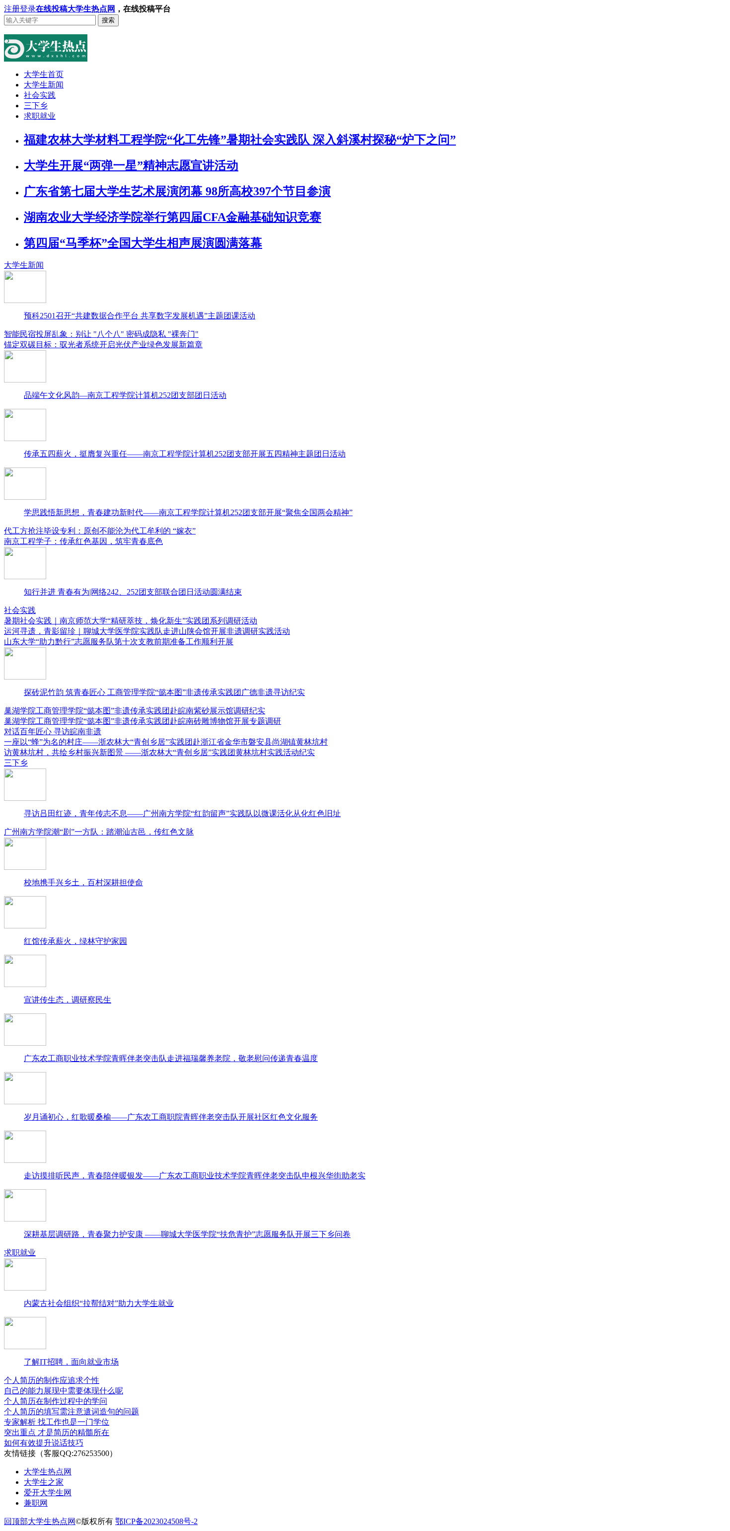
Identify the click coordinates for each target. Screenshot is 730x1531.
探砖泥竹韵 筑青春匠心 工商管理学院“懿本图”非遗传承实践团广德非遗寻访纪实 (164, 692)
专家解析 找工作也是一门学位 (56, 1422)
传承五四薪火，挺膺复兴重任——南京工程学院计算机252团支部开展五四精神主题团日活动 (185, 454)
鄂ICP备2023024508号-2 (156, 1521)
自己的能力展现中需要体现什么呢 (63, 1390)
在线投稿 (52, 8)
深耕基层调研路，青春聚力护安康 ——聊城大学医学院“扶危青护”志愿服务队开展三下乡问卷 (187, 1234)
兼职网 (36, 1503)
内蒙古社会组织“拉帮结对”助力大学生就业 (99, 1303)
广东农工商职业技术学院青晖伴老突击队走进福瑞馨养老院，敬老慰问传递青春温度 (171, 1058)
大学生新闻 (44, 84)
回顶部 (16, 1521)
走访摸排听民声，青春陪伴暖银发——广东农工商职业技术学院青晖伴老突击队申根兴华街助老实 (194, 1175)
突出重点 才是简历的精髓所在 (56, 1432)
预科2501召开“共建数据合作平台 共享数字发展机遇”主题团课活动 (139, 315)
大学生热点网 (91, 8)
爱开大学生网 (48, 1492)
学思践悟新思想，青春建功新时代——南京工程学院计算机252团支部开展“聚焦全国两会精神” (188, 512)
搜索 (108, 20)
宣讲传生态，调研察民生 (67, 999)
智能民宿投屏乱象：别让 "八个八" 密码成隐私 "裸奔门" (101, 334)
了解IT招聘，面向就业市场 (71, 1362)
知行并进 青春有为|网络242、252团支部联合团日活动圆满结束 (133, 592)
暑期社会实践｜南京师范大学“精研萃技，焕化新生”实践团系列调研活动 (130, 620)
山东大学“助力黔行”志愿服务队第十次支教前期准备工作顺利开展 (118, 641)
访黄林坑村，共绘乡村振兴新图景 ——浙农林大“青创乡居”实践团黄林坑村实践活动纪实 (159, 752)
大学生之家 (44, 1482)
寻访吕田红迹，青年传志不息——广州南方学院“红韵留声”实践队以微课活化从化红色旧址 (182, 813)
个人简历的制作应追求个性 (51, 1380)
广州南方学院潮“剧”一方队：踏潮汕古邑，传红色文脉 (99, 832)
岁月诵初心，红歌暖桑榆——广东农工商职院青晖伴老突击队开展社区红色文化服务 (171, 1117)
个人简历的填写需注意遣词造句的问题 (71, 1411)
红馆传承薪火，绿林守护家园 (75, 941)
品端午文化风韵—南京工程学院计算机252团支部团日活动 (125, 395)
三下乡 (36, 105)
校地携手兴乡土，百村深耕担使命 (83, 882)
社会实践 (40, 95)
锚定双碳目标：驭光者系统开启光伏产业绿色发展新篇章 (103, 344)
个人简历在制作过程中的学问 (55, 1401)
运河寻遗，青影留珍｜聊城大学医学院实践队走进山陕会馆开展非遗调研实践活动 (147, 631)
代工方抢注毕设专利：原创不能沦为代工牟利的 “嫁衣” (100, 531)
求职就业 (40, 116)
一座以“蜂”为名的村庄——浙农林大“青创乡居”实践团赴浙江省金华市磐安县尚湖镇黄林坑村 (166, 742)
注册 (12, 8)
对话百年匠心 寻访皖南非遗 (52, 731)
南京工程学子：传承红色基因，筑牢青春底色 (83, 541)
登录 (28, 8)
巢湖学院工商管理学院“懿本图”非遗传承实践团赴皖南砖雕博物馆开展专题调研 (142, 721)
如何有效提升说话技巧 (43, 1443)
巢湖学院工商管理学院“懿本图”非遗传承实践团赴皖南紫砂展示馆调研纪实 (134, 710)
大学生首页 (44, 74)
